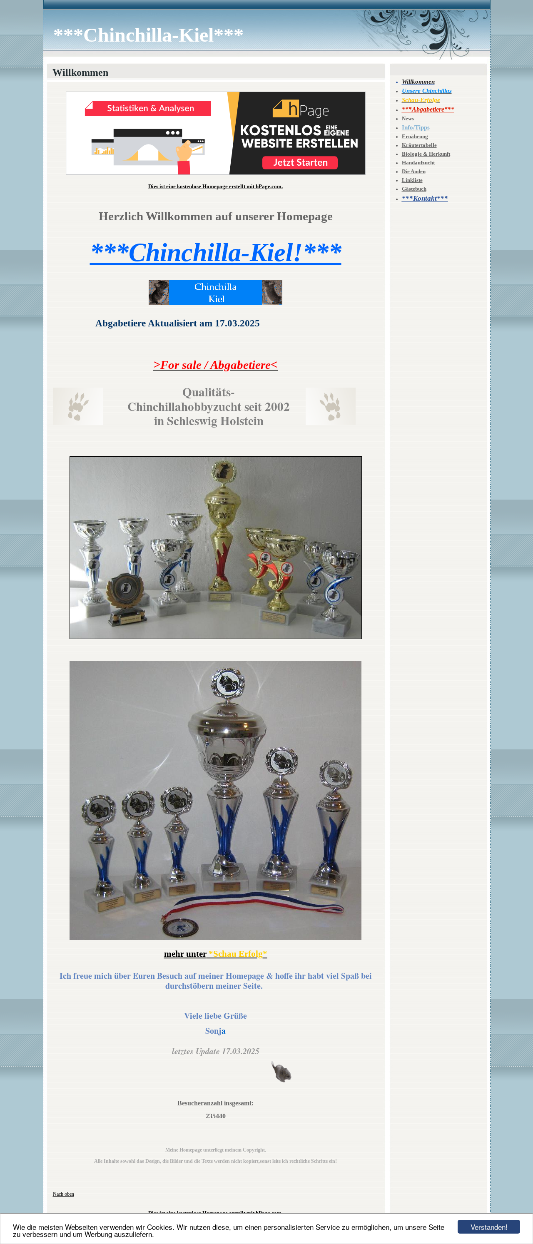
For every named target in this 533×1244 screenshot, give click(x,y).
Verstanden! (489, 1227)
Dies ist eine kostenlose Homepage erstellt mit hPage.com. (215, 186)
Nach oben (63, 1194)
